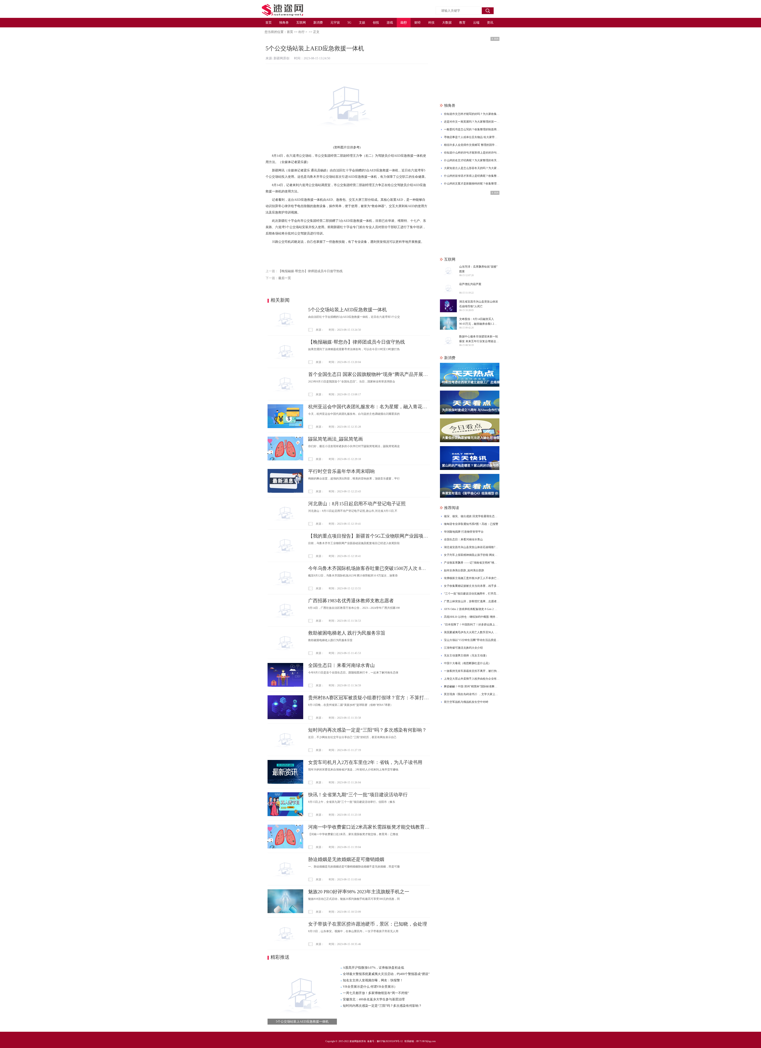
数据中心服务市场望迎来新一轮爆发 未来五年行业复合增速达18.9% (478, 339)
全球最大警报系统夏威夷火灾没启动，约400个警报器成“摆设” (386, 974)
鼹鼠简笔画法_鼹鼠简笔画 (335, 439)
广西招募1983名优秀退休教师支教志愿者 (351, 600)
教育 (462, 22)
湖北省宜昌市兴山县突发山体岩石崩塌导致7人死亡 (478, 304)
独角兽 (284, 22)
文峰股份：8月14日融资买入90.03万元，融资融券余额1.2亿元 (478, 322)
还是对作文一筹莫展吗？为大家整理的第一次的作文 (471, 121)
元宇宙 (335, 22)
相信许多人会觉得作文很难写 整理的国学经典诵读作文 (471, 144)
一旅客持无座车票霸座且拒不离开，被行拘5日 (471, 671)
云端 (476, 22)
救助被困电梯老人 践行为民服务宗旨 (346, 633)
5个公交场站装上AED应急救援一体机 (347, 309)
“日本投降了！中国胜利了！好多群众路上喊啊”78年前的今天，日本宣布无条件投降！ (471, 624)
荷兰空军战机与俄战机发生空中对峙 (466, 701)
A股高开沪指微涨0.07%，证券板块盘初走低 (373, 967)
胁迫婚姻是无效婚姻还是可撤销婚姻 (346, 859)
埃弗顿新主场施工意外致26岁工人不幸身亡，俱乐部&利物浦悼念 (471, 578)
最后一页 (284, 278)
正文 (316, 32)
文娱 (362, 22)
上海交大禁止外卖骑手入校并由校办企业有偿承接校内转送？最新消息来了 (471, 678)
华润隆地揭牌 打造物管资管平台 (464, 531)
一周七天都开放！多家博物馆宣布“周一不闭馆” (376, 993)
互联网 (301, 22)
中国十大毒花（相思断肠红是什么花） (467, 663)
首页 (268, 22)
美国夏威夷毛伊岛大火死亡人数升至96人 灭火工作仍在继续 (471, 632)
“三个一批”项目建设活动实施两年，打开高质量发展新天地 (471, 593)
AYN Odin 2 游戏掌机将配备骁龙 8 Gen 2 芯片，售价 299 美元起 (471, 609)
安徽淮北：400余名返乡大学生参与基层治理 (374, 999)
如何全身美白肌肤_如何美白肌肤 (464, 570)
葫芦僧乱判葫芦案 (470, 284)
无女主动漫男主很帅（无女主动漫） (466, 655)
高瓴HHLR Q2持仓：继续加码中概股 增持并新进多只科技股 (471, 616)
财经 (417, 22)
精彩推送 (280, 957)
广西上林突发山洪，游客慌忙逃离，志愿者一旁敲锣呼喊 (471, 601)
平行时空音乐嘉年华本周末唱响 (341, 471)
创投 (376, 22)
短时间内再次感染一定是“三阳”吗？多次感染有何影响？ (367, 730)
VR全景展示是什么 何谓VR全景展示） (370, 986)
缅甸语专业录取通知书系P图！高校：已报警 (471, 524)
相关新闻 (280, 300)
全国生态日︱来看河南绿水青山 (341, 665)
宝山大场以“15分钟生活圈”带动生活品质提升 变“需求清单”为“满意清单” (471, 640)
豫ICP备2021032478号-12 (390, 1041)
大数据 (447, 22)
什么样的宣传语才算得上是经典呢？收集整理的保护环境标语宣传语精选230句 (471, 175)
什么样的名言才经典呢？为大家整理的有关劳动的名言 (471, 160)
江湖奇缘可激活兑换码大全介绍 (463, 647)
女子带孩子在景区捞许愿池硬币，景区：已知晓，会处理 (367, 924)
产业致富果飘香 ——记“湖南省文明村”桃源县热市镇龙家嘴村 (471, 562)
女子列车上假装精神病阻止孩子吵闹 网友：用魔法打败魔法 (471, 554)
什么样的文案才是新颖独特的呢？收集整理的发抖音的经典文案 (471, 183)
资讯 (490, 22)
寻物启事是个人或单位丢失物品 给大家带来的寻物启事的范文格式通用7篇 (471, 137)
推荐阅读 (451, 508)
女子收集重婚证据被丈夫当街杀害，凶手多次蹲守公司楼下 (471, 585)
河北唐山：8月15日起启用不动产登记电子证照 (357, 503)
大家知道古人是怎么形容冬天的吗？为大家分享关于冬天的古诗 (471, 168)
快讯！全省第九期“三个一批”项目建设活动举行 (358, 794)
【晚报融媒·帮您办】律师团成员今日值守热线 (310, 271)
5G (349, 22)
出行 (404, 22)
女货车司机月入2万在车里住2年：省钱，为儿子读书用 (365, 762)
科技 (431, 22)
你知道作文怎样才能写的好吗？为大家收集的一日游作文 (471, 113)
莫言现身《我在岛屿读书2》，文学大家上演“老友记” (471, 694)
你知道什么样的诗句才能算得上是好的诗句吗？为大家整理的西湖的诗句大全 (471, 152)
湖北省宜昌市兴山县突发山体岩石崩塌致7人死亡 (471, 547)
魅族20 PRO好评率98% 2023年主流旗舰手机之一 (358, 891)
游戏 (390, 22)
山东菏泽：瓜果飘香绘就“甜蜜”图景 (478, 269)
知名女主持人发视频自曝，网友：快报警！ (373, 980)
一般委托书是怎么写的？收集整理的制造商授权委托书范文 (471, 129)
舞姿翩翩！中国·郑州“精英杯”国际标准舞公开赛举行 (471, 686)
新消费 (318, 22)
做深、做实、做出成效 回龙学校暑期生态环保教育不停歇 (471, 516)
